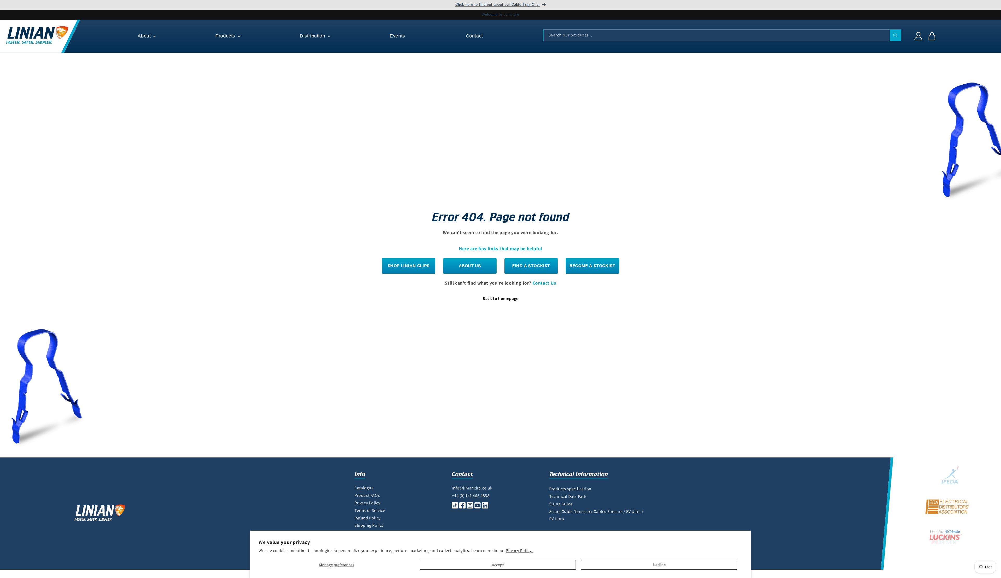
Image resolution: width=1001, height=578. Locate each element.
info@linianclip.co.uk (472, 488)
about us (470, 265)
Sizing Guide (561, 504)
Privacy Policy (367, 503)
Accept (498, 565)
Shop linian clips (409, 265)
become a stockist (592, 265)
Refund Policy (368, 518)
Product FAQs (367, 495)
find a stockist (531, 265)
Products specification (570, 489)
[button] (146, 36)
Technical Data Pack (568, 496)
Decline (659, 565)
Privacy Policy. (519, 550)
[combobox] (722, 35)
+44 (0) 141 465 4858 (470, 495)
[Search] (895, 35)
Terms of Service (370, 510)
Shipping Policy (369, 525)
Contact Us (544, 283)
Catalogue (364, 488)
